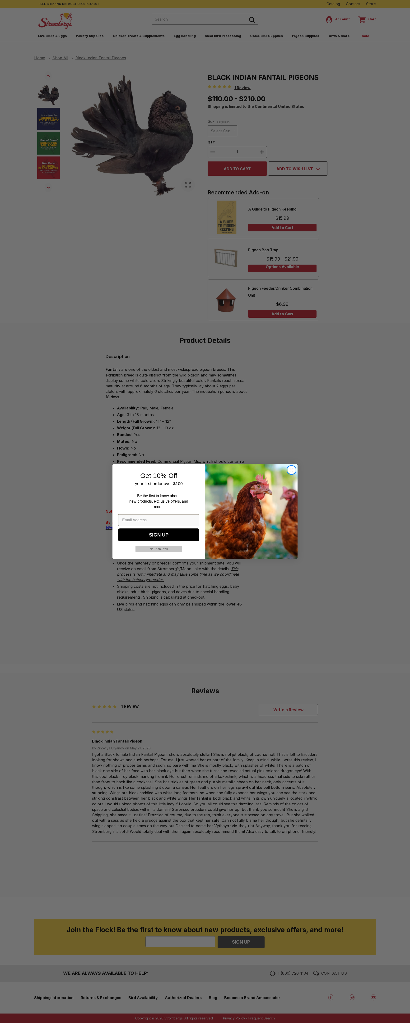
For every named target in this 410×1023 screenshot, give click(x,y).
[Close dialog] (291, 470)
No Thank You (159, 549)
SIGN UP (158, 534)
